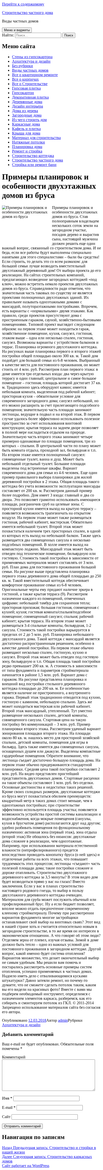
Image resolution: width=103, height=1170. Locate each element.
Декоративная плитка (30, 97)
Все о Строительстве (30, 84)
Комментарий (14, 1057)
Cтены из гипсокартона (32, 57)
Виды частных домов (30, 70)
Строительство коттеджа (33, 156)
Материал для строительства (36, 138)
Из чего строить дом (29, 120)
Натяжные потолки (28, 142)
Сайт (6, 1117)
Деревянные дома (27, 102)
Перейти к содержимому (23, 4)
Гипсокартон (23, 93)
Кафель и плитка (26, 129)
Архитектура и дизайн (31, 61)
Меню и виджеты (17, 30)
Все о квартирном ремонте (35, 75)
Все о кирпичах (25, 79)
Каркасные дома (26, 124)
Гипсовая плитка (26, 88)
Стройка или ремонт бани (34, 165)
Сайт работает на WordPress (25, 1166)
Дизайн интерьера (27, 106)
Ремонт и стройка (27, 151)
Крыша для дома (26, 133)
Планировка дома (27, 147)
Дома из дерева (25, 111)
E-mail (9, 1107)
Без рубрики (22, 66)
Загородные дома (27, 115)
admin (63, 1020)
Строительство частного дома (27, 12)
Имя (7, 1098)
